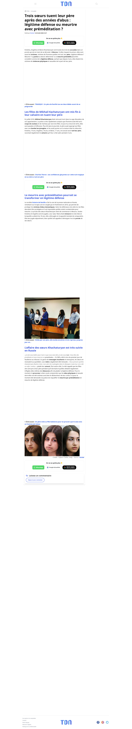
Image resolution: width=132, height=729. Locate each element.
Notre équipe (25, 722)
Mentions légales (26, 724)
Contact (24, 720)
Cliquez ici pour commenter (35, 480)
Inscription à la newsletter (29, 718)
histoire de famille (39, 202)
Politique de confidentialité (29, 726)
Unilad (82, 457)
